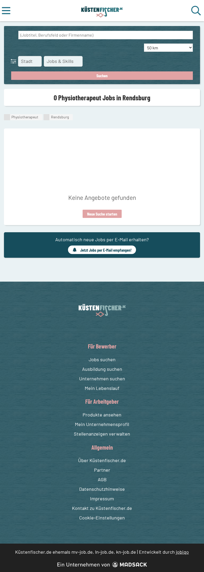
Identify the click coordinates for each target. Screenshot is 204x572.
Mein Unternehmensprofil (102, 424)
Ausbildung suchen (102, 369)
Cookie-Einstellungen (102, 518)
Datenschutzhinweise (102, 489)
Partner (102, 470)
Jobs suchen (102, 359)
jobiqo (182, 552)
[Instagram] (107, 329)
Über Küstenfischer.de (102, 460)
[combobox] (105, 35)
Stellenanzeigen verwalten (102, 434)
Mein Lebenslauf (102, 388)
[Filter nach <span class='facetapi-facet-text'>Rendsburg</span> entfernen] (47, 117)
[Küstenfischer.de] (102, 11)
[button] (14, 61)
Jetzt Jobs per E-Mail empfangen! (105, 249)
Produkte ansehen (102, 415)
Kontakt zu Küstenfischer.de (102, 508)
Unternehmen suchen (102, 378)
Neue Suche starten (102, 213)
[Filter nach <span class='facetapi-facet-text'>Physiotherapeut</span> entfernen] (7, 117)
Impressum (102, 498)
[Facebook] (98, 329)
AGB (102, 479)
